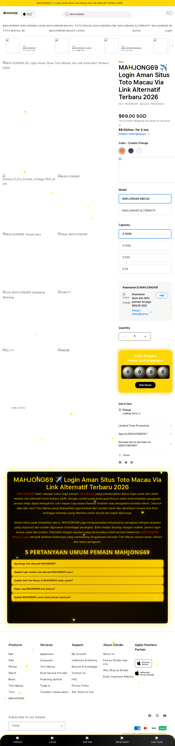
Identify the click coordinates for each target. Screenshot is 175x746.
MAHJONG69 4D (162, 25)
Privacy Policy (80, 685)
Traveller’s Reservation (54, 692)
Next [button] (170, 3)
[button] (11, 25)
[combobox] (97, 14)
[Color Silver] (139, 151)
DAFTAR (87, 742)
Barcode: (145, 104)
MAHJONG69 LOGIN (32, 25)
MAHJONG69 (11, 25)
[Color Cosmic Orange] (122, 150)
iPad (11, 660)
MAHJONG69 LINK (104, 25)
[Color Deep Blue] (131, 151)
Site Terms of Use (83, 692)
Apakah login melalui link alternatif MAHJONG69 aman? (43, 572)
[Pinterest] (132, 463)
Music (12, 679)
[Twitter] (126, 463)
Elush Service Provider (53, 673)
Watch (12, 673)
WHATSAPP (122, 742)
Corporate (46, 660)
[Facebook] (121, 463)
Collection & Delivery (85, 660)
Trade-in (45, 685)
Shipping (139, 121)
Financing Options (51, 679)
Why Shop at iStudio (115, 670)
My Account (79, 654)
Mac (11, 654)
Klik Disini (145, 385)
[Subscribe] (61, 726)
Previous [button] (4, 3)
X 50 (125, 269)
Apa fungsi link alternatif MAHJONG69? (35, 563)
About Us (109, 654)
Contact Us (79, 673)
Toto (12, 692)
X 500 (126, 257)
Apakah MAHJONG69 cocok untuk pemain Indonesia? (42, 597)
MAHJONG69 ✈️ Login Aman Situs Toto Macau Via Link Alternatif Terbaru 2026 (87, 3)
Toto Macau (87, 493)
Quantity (124, 328)
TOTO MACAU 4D (14, 30)
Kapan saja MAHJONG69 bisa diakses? (34, 589)
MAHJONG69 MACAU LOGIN (66, 30)
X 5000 (127, 233)
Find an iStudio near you (115, 662)
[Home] (10, 13)
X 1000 (126, 245)
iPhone (13, 666)
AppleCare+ (47, 654)
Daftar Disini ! (130, 3)
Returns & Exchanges (85, 666)
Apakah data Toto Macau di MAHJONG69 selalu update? (43, 580)
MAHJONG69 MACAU (60, 25)
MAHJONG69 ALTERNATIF (134, 25)
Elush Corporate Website (118, 676)
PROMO (18, 742)
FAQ (74, 679)
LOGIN (52, 742)
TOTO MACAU (83, 25)
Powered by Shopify (156, 734)
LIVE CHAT (157, 742)
